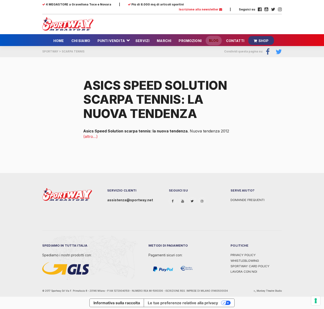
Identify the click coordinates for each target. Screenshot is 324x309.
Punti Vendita (111, 41)
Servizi (142, 41)
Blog (214, 40)
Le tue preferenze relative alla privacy (183, 302)
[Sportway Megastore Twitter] (273, 9)
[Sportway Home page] (67, 23)
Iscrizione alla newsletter (199, 9)
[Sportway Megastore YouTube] (266, 9)
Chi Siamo (80, 41)
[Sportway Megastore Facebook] (260, 9)
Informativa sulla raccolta (116, 302)
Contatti (235, 41)
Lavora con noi (244, 271)
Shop (264, 41)
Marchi (164, 41)
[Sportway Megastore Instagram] (280, 9)
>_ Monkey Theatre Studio (268, 291)
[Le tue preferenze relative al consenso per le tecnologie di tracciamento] (315, 300)
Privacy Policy (243, 255)
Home (58, 41)
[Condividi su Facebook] (268, 51)
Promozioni (190, 41)
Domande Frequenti (247, 200)
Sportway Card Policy (250, 266)
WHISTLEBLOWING (245, 260)
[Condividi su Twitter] (277, 51)
